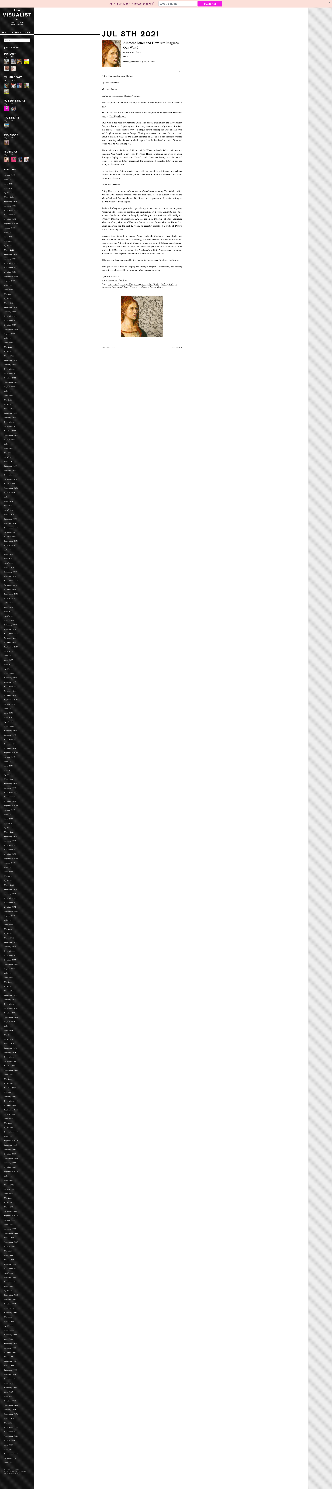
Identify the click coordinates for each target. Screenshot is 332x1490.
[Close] (329, 2)
